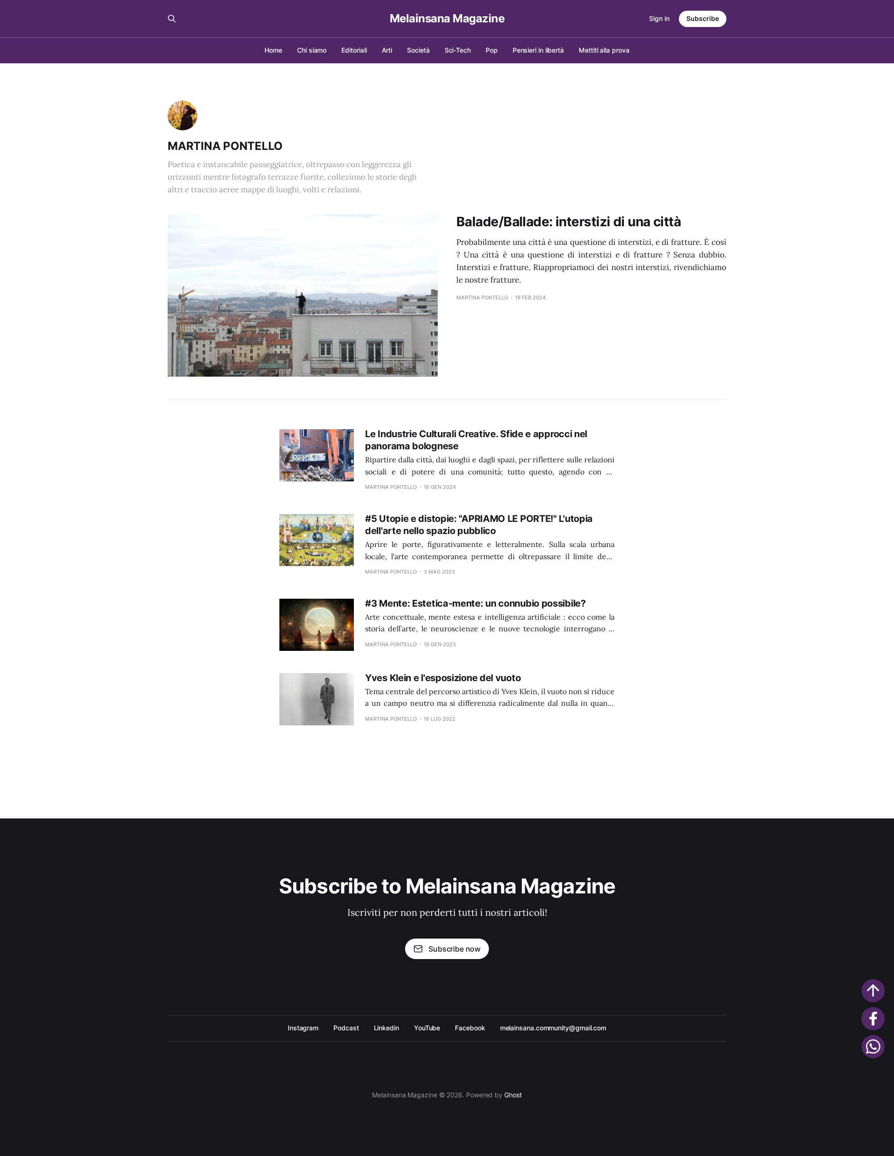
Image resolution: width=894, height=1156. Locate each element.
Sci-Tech (458, 50)
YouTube (427, 1028)
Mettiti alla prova (604, 50)
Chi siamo (311, 50)
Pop (492, 50)
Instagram (303, 1028)
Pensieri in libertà (538, 50)
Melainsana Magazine (447, 18)
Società (418, 50)
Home (273, 50)
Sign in (659, 18)
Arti (387, 50)
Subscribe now (454, 948)
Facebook (470, 1028)
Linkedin (386, 1028)
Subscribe (702, 18)
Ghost (513, 1095)
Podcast (346, 1028)
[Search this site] (172, 19)
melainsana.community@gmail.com (553, 1028)
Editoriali (353, 50)
